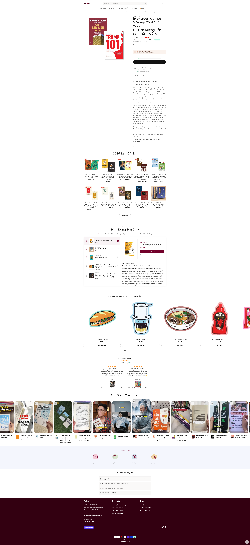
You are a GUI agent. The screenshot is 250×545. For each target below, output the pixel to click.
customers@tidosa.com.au (93, 515)
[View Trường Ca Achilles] (118, 257)
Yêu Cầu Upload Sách (146, 507)
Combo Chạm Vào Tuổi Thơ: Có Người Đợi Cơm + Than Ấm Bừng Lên (125, 204)
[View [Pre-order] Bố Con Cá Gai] (118, 241)
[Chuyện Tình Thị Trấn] (91, 249)
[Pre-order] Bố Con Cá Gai (103, 240)
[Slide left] (122, 350)
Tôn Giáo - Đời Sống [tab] (146, 234)
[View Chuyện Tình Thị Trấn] (118, 249)
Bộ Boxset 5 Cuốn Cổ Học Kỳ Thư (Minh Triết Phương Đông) (158, 204)
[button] (112, 8)
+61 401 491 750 (89, 522)
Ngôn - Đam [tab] (127, 234)
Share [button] (136, 146)
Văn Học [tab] (100, 234)
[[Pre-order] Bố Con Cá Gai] (91, 241)
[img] (125, 361)
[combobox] (125, 3)
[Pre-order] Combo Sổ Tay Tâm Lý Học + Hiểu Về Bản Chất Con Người (108, 204)
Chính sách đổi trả (117, 507)
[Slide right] (128, 350)
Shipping (135, 41)
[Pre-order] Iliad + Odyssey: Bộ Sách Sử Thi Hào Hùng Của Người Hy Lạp (105, 266)
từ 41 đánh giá (124, 363)
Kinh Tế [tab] (107, 234)
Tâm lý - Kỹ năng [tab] (116, 234)
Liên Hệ (142, 505)
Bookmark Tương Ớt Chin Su (219, 339)
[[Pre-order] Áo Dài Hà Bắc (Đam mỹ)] (138, 384)
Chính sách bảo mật (118, 510)
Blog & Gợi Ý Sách (145, 510)
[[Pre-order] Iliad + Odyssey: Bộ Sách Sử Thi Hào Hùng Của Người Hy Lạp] (91, 266)
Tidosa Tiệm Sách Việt (125, 541)
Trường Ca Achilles (101, 257)
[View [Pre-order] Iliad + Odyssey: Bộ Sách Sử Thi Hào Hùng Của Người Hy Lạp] (118, 266)
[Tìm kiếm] (145, 3)
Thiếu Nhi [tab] (135, 234)
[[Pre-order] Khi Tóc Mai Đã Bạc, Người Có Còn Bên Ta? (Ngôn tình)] (112, 384)
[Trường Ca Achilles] (91, 257)
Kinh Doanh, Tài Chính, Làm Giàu (96, 12)
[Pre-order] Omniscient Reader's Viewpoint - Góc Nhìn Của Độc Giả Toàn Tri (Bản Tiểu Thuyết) (105, 275)
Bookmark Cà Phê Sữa (141, 339)
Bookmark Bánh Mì (102, 339)
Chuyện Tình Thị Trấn (101, 249)
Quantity (135, 44)
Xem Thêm (125, 215)
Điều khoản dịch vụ (117, 513)
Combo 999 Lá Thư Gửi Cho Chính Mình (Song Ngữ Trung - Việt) (142, 204)
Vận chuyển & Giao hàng (119, 505)
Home (85, 12)
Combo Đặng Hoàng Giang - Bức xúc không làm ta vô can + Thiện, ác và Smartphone (141, 177)
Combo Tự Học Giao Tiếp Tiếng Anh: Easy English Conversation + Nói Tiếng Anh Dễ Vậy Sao (158, 177)
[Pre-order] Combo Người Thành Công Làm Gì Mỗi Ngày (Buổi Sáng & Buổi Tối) (108, 177)
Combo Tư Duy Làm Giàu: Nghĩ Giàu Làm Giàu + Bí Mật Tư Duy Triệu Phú (125, 176)
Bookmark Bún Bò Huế (180, 339)
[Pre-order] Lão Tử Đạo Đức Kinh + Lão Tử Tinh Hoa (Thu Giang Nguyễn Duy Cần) (91, 205)
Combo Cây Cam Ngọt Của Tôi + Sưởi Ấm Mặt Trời (91, 176)
